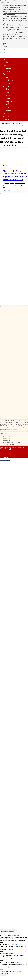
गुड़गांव (8, 71)
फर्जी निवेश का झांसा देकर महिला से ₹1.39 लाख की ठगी (15, 27)
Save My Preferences (11, 971)
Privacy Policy (7, 119)
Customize (3, 930)
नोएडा (8, 83)
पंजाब (8, 92)
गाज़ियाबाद (9, 80)
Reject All (9, 930)
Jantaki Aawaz (7, 167)
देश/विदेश (6, 62)
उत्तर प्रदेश (6, 77)
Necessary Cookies (6, 935)
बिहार (7, 89)
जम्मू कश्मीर (9, 101)
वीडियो (5, 113)
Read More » (7, 190)
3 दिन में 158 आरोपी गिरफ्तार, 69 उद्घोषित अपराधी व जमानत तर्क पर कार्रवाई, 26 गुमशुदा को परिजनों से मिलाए (15, 38)
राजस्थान (9, 107)
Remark (14, 944)
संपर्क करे (6, 116)
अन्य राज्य (6, 86)
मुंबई (7, 104)
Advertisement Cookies (7, 962)
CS (10, 449)
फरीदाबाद (9, 68)
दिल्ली (5, 74)
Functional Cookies (6, 944)
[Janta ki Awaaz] (4, 53)
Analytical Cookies (6, 953)
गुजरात (8, 98)
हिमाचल (8, 110)
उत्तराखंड (8, 95)
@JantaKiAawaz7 (9, 444)
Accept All (14, 930)
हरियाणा (5, 65)
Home (1, 123)
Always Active (16, 935)
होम (4, 59)
